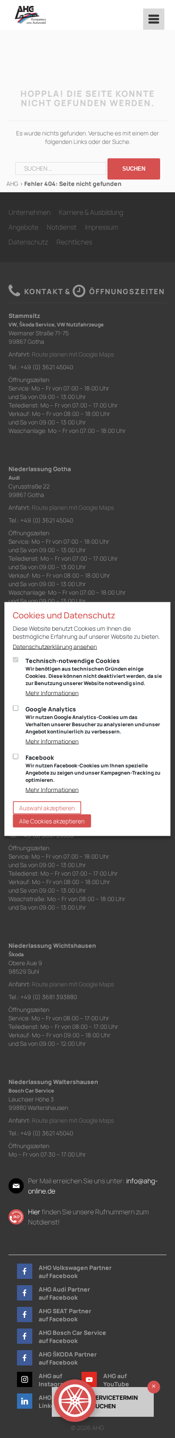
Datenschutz (28, 242)
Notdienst (61, 227)
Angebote (23, 227)
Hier (34, 1211)
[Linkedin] (24, 1401)
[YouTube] (89, 1379)
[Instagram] (24, 1379)
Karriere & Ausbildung (91, 212)
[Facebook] (24, 1271)
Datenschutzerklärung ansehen (55, 647)
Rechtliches (74, 242)
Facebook (93, 768)
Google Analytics (92, 720)
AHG (12, 184)
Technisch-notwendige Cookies (93, 672)
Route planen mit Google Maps (73, 354)
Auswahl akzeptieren (47, 808)
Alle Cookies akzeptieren (52, 821)
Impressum (101, 227)
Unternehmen (29, 212)
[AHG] (30, 15)
